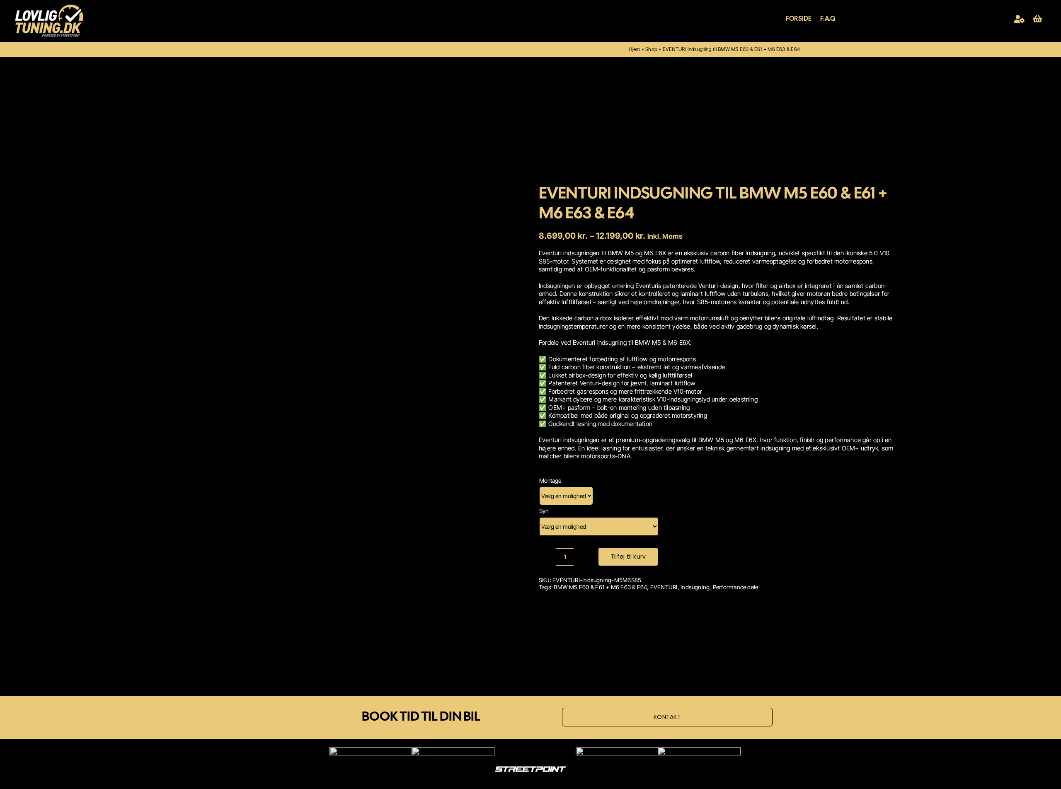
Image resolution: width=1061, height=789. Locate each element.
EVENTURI (664, 587)
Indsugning (695, 587)
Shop (651, 49)
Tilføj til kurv (628, 556)
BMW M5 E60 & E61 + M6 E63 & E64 (600, 587)
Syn (543, 510)
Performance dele (735, 587)
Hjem (634, 49)
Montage (550, 480)
